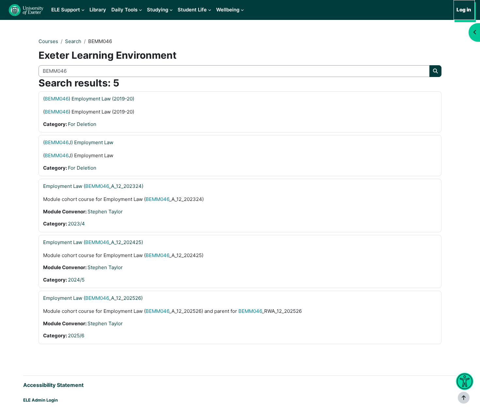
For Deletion (82, 124)
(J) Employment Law (78, 142)
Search (73, 41)
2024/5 (76, 280)
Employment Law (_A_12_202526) (93, 298)
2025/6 (76, 335)
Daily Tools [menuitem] (124, 10)
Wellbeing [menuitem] (227, 10)
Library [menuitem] (97, 10)
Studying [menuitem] (157, 10)
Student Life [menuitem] (192, 10)
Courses (48, 41)
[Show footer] (464, 398)
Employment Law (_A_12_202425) (93, 242)
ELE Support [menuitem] (65, 10)
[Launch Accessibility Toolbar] (464, 382)
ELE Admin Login (40, 400)
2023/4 (76, 224)
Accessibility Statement (53, 385)
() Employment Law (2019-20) (88, 99)
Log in (463, 10)
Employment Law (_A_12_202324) (93, 186)
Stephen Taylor (105, 211)
